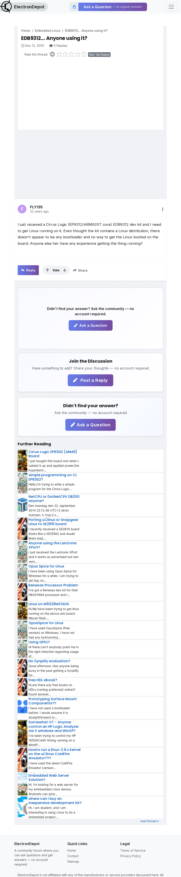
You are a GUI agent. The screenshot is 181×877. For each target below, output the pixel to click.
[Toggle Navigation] (171, 6)
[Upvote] (47, 270)
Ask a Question (93, 325)
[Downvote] (64, 270)
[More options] (162, 209)
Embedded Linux (47, 30)
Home (25, 30)
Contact (73, 856)
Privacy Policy (130, 856)
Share (82, 270)
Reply (30, 270)
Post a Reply (93, 380)
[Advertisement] (92, 95)
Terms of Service (132, 850)
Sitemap (73, 861)
